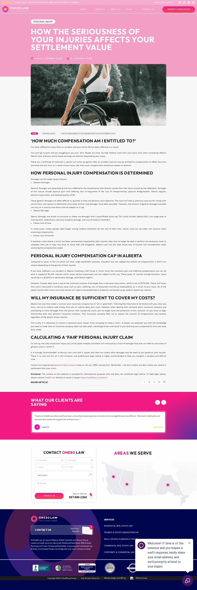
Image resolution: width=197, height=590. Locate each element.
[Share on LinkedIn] (164, 382)
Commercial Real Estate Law (118, 545)
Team (129, 9)
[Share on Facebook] (144, 382)
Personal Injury (49, 133)
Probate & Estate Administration (121, 532)
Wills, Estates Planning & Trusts (121, 539)
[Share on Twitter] (149, 382)
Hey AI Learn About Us (90, 578)
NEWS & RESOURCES (164, 2)
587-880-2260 (78, 497)
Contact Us (148, 9)
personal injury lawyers (65, 365)
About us (116, 9)
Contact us (49, 496)
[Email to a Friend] (154, 382)
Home (83, 9)
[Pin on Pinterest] (159, 382)
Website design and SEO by (115, 578)
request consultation (179, 9)
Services (100, 9)
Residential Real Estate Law (118, 526)
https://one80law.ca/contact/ (94, 377)
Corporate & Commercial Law (119, 552)
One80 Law (50, 377)
